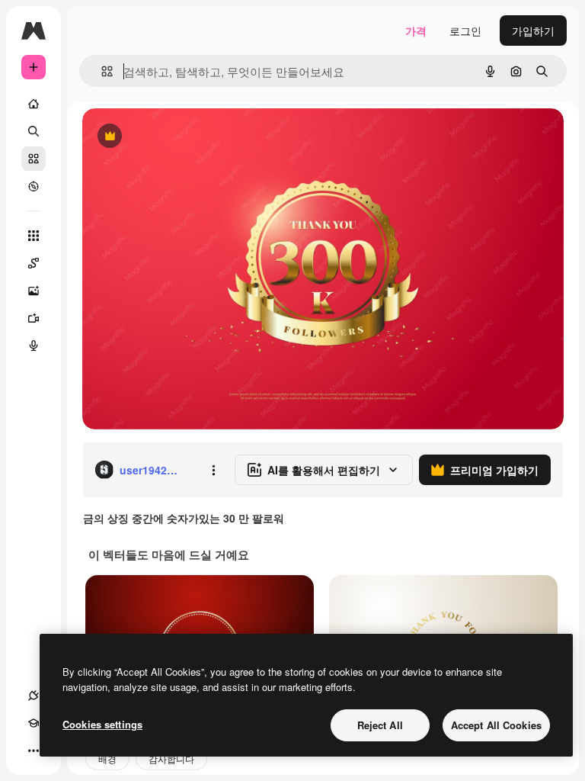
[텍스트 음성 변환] (33, 345)
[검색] (33, 131)
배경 (107, 758)
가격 (416, 30)
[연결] (33, 695)
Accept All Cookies (496, 725)
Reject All (380, 725)
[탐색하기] (33, 186)
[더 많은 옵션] (213, 470)
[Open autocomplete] (101, 71)
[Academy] (33, 723)
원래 (169, 137)
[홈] (33, 104)
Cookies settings (102, 724)
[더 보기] (33, 750)
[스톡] (33, 158)
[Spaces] (33, 263)
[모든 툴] (33, 235)
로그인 (465, 30)
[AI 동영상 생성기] (33, 318)
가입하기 (533, 30)
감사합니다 (171, 758)
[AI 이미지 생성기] (33, 290)
